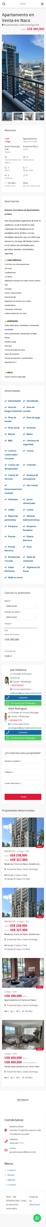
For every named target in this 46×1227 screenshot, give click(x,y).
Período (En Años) (13, 612)
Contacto (11, 1184)
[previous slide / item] (3, 73)
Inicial (8, 623)
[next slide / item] (42, 73)
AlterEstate (34, 1204)
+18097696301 (17, 685)
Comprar (11, 1170)
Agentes (11, 1179)
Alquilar (11, 1175)
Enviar (23, 797)
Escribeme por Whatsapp (23, 703)
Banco (8, 601)
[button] (7, 116)
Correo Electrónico (13, 783)
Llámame (23, 697)
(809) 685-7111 (17, 1143)
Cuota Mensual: (10, 651)
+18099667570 (15, 720)
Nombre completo (13, 761)
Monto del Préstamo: (12, 634)
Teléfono (9, 772)
